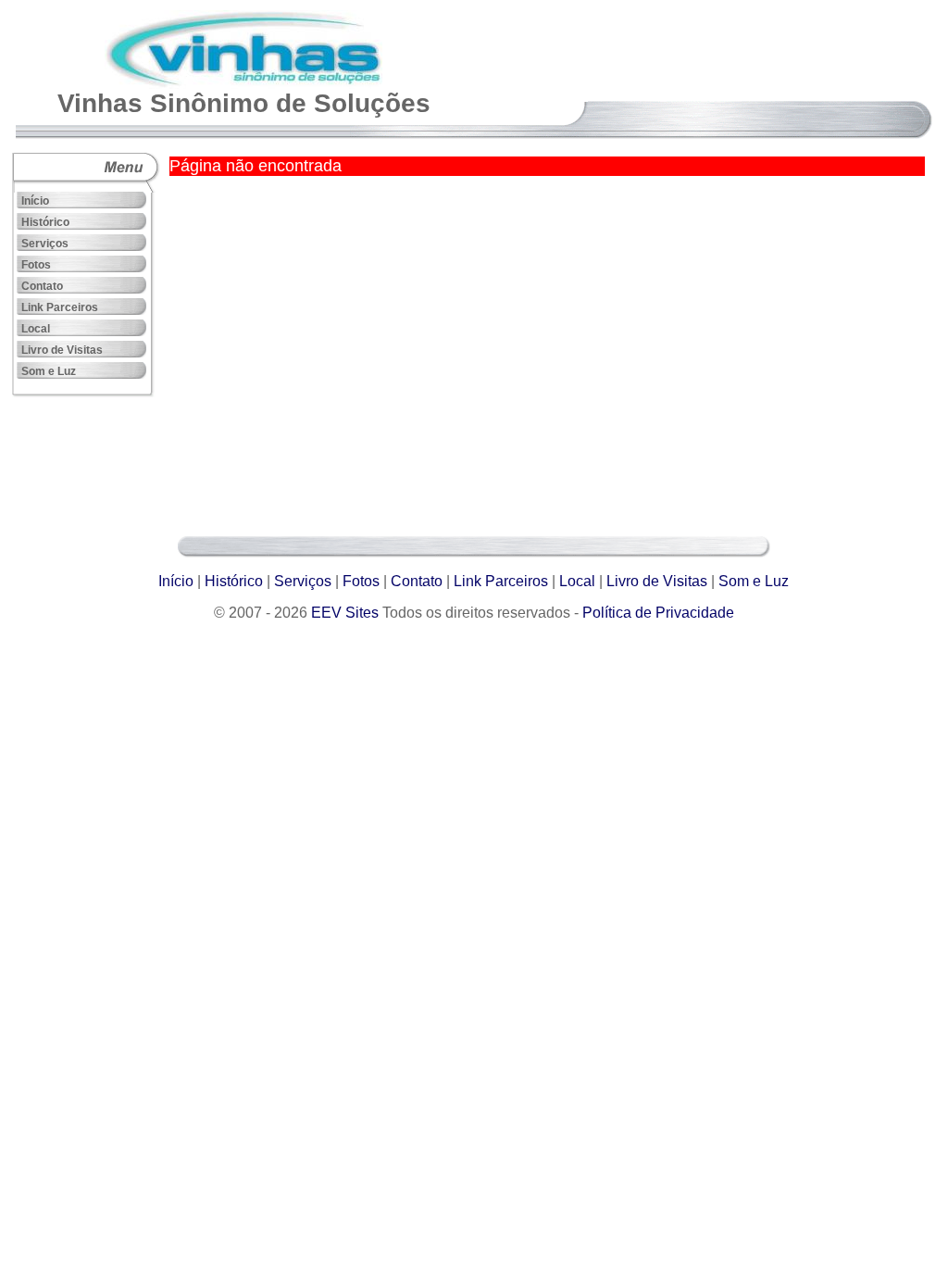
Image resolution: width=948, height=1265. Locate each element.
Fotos (36, 264)
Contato (42, 286)
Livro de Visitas (62, 350)
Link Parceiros (59, 307)
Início (35, 200)
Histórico (45, 222)
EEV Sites (345, 612)
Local (35, 328)
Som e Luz (48, 371)
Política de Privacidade (658, 612)
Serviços (45, 243)
